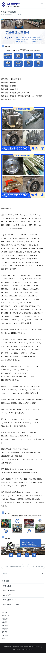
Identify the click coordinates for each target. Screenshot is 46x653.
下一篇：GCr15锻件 (36, 566)
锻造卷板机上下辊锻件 (11, 604)
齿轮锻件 (5, 635)
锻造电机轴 (7, 586)
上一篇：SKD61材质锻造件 (12, 566)
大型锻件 (5, 619)
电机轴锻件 (7, 595)
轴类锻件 (5, 629)
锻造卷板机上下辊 (9, 600)
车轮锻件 (5, 622)
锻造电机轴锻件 (9, 590)
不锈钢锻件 (5, 615)
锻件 (3, 639)
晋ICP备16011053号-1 (26, 649)
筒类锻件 (5, 632)
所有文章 (5, 612)
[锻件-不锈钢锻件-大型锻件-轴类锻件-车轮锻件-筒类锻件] (10, 4)
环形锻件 (5, 625)
